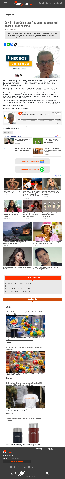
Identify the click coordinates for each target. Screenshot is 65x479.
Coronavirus (8, 133)
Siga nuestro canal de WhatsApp (30, 169)
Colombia (9, 378)
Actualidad (9, 414)
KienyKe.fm (5, 126)
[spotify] (40, 3)
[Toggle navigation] (5, 3)
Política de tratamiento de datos (11, 458)
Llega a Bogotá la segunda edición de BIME (20, 288)
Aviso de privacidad (8, 455)
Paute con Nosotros (17, 462)
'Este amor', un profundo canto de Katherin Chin (21, 286)
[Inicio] (23, 3)
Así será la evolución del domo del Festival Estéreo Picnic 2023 (25, 283)
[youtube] (57, 3)
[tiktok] (43, 3)
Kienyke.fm (9, 15)
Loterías (8, 307)
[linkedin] (54, 3)
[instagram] (47, 3)
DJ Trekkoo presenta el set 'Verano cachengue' (21, 291)
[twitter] (50, 3)
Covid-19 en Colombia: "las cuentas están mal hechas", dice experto (22, 126)
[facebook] (61, 3)
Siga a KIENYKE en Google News (30, 161)
